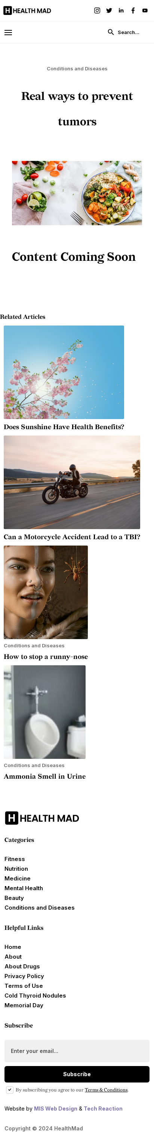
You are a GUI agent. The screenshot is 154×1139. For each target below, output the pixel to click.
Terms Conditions (106, 1090)
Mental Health (23, 888)
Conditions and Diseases (39, 907)
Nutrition (16, 868)
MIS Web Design (55, 1108)
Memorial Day (23, 1005)
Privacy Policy (24, 976)
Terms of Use (23, 985)
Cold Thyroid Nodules (35, 995)
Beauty (14, 897)
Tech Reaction (103, 1108)
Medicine (17, 878)
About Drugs (22, 966)
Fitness (14, 858)
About (13, 956)
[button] (11, 32)
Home (12, 946)
